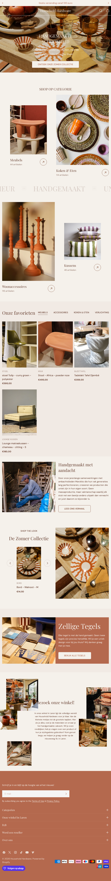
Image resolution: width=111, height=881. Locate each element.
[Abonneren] (66, 794)
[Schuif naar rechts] (47, 563)
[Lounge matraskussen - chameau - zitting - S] (19, 412)
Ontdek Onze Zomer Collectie (55, 64)
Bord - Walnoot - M (27, 587)
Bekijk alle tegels (74, 655)
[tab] (43, 313)
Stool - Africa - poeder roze (54, 375)
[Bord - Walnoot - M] (29, 563)
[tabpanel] (55, 387)
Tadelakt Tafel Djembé (86, 375)
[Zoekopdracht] (101, 11)
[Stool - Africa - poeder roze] (55, 344)
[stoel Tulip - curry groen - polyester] (19, 344)
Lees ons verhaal (74, 508)
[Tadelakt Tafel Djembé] (91, 344)
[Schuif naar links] (10, 563)
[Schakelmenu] (3, 11)
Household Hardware (55, 11)
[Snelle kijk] (32, 327)
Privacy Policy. (53, 801)
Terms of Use (38, 801)
